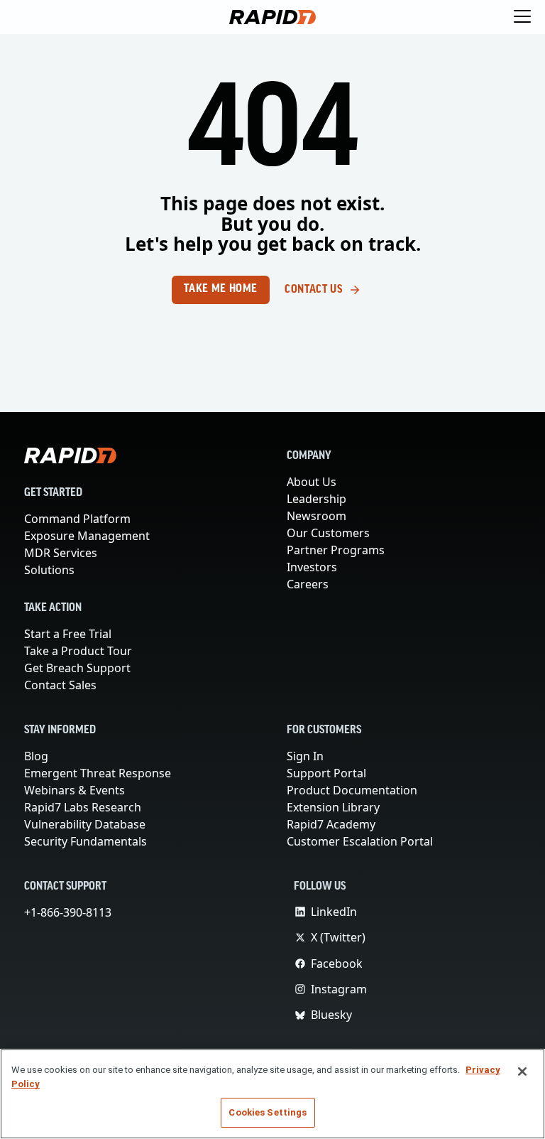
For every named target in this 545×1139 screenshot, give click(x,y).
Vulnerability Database (84, 824)
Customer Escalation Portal (360, 841)
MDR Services (62, 553)
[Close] (522, 1071)
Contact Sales (61, 685)
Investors (312, 567)
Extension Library (334, 807)
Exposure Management (87, 536)
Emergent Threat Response (98, 773)
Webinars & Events (74, 790)
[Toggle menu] (522, 17)
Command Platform (76, 519)
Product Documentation (351, 790)
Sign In (305, 756)
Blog (36, 756)
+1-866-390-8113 (70, 912)
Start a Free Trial (70, 634)
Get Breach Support (78, 668)
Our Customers (328, 533)
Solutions (49, 570)
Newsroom (316, 516)
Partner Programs (336, 550)
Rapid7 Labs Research (84, 807)
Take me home (221, 289)
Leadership (316, 499)
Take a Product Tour (80, 651)
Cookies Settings (268, 1112)
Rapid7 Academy (332, 824)
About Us (312, 482)
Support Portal (327, 773)
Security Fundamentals (86, 841)
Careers (308, 584)
